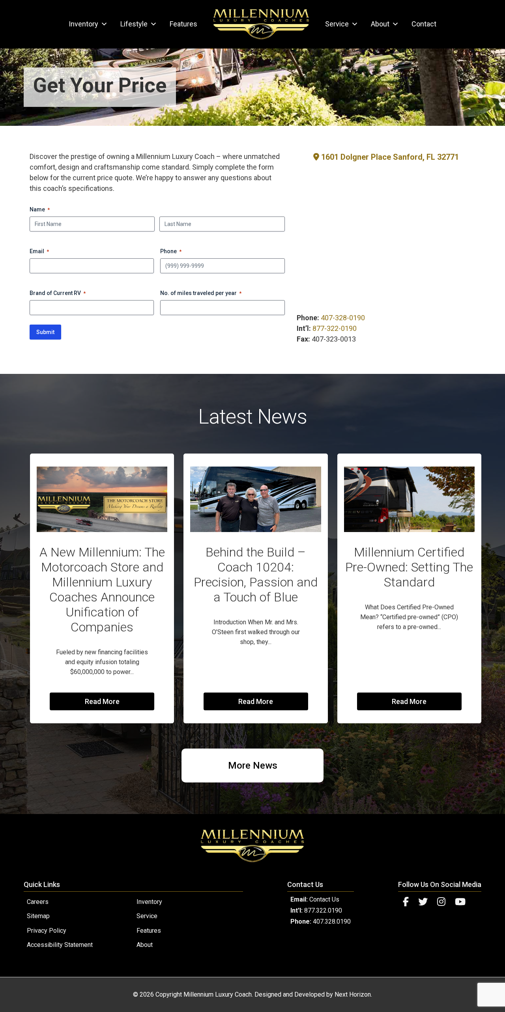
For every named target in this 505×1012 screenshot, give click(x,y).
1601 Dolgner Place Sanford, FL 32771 (389, 157)
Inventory (83, 24)
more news (252, 765)
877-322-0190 (334, 328)
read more (102, 701)
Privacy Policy (46, 930)
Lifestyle (134, 24)
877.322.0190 (323, 910)
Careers (38, 902)
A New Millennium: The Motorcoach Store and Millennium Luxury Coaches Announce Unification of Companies (102, 590)
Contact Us (324, 899)
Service (337, 24)
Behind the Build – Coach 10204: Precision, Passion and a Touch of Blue (256, 575)
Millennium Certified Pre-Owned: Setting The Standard (409, 567)
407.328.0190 (332, 921)
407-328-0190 (343, 318)
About (380, 24)
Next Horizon (353, 994)
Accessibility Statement (60, 945)
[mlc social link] (406, 901)
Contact (423, 24)
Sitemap (38, 916)
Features (183, 24)
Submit (45, 332)
